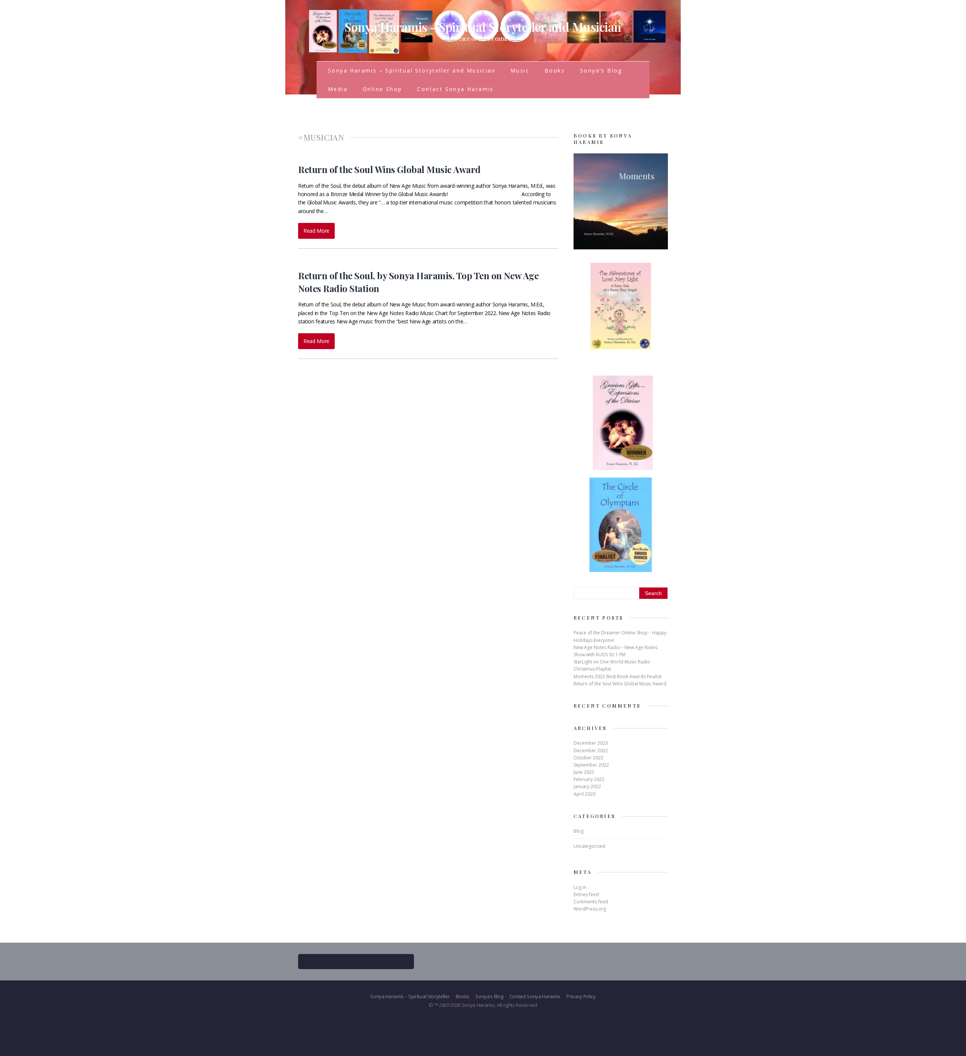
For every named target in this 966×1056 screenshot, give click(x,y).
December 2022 (591, 750)
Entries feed (586, 894)
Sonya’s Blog (601, 70)
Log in (580, 887)
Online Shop (382, 89)
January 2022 (587, 786)
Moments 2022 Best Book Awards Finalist (617, 676)
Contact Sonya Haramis (455, 89)
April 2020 (584, 794)
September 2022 (591, 765)
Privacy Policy (581, 996)
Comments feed (591, 901)
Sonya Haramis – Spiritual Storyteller (409, 996)
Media (338, 89)
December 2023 (591, 743)
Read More (316, 230)
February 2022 (589, 779)
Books (555, 70)
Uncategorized (589, 846)
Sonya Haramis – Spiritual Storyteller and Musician (411, 70)
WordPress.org (590, 909)
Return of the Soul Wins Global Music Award (389, 169)
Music (520, 70)
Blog (578, 831)
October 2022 (588, 758)
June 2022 (584, 772)
